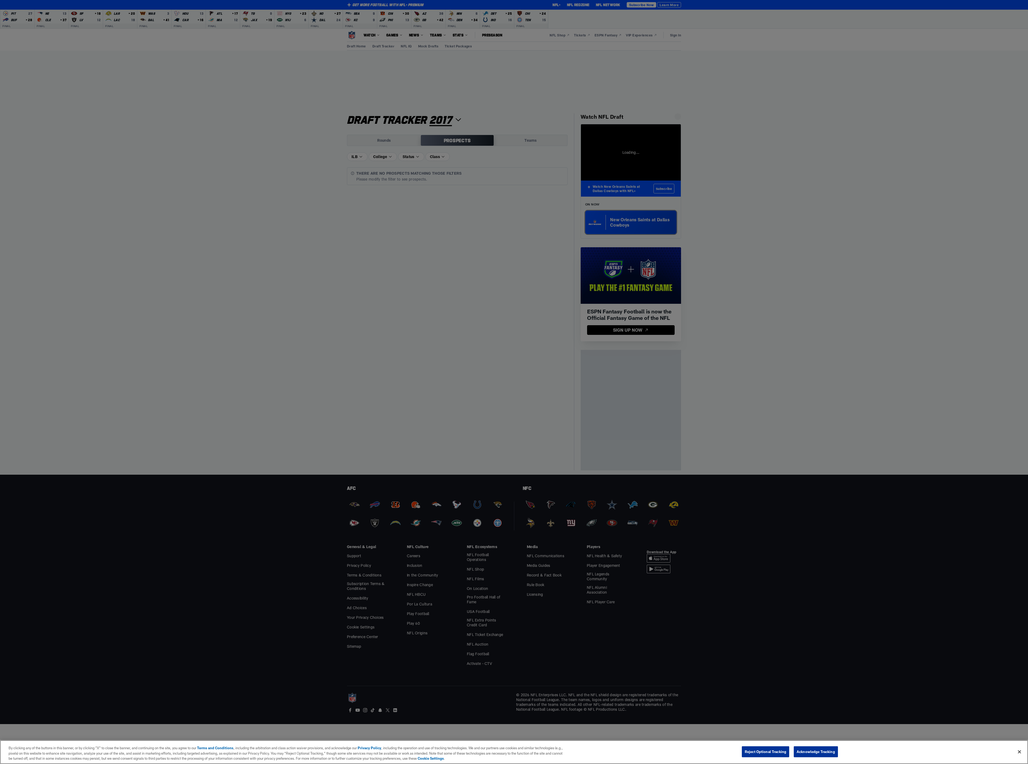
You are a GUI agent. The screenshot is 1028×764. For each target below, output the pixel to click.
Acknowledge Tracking (816, 751)
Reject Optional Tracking (765, 751)
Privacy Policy (369, 748)
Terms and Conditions (215, 748)
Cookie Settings (431, 758)
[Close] (1019, 752)
